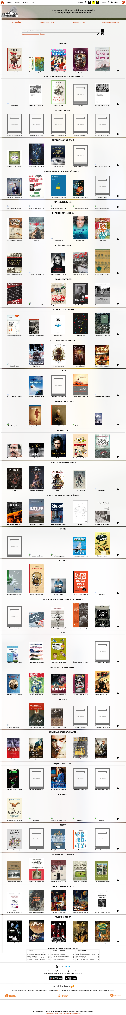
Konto (32, 2)
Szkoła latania (54, 953)
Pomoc (25, 2)
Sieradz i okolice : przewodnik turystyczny (36, 954)
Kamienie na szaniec (32, 956)
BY (97, 2)
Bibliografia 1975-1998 (47, 22)
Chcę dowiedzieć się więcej (54, 1013)
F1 (112, 2)
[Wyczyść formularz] (98, 34)
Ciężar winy (78, 953)
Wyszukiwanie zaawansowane (30, 34)
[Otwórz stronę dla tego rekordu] (15, 59)
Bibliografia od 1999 (78, 22)
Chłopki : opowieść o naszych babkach (60, 956)
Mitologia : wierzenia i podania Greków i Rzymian (38, 953)
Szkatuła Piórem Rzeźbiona (110, 22)
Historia (17, 2)
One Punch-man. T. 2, (81, 956)
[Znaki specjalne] (102, 34)
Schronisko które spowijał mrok (58, 959)
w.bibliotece (53, 990)
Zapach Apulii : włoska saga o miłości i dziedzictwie (87, 959)
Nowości (9, 2)
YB (93, 2)
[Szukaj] (102, 31)
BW (89, 2)
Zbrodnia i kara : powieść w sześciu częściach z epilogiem (40, 959)
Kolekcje (42, 34)
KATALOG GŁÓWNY (15, 22)
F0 (108, 2)
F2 (116, 2)
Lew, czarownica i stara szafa (58, 954)
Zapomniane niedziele (56, 957)
